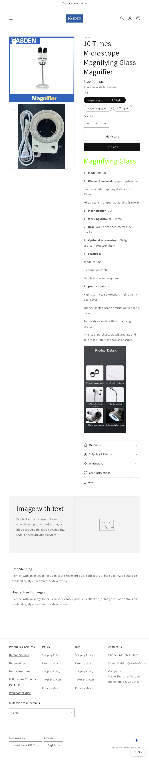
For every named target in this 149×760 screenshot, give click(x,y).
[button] (11, 18)
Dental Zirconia (19, 655)
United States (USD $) (24, 745)
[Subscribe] (70, 713)
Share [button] (91, 482)
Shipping (88, 86)
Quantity (88, 116)
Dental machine (19, 671)
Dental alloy (17, 663)
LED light (122, 108)
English (52, 745)
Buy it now (112, 147)
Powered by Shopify (131, 747)
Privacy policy (50, 688)
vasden (119, 747)
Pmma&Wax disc (20, 693)
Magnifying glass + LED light (104, 100)
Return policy (50, 663)
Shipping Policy (51, 655)
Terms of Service (51, 679)
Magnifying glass (97, 108)
